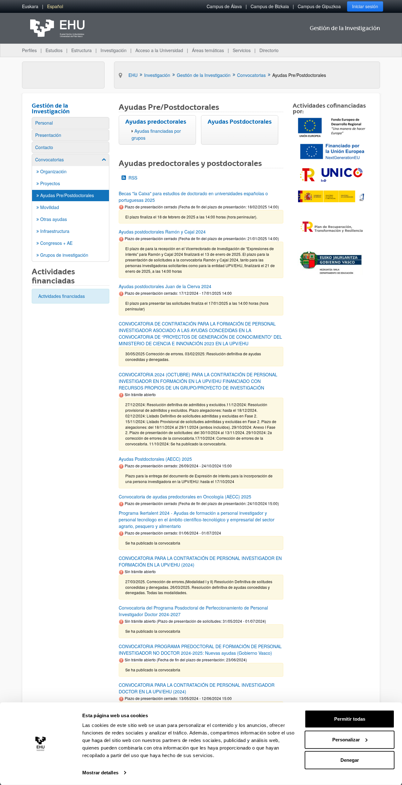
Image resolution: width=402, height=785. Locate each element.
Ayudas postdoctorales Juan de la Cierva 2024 (165, 286)
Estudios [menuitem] (54, 50)
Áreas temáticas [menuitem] (208, 50)
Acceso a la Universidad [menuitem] (159, 50)
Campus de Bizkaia (270, 6)
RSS (132, 178)
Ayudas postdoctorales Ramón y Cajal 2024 (162, 232)
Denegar (349, 760)
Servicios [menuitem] (242, 50)
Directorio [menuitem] (269, 50)
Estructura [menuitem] (81, 50)
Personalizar (346, 739)
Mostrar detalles (100, 772)
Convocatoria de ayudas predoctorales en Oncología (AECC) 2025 (185, 496)
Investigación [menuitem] (113, 50)
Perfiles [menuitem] (29, 50)
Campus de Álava (224, 6)
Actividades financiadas (61, 296)
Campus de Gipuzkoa (319, 6)
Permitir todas (349, 719)
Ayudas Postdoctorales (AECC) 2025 (155, 459)
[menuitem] (30, 6)
